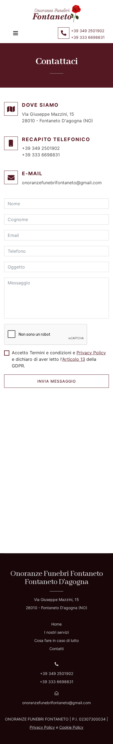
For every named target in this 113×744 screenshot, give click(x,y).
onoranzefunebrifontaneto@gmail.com (62, 182)
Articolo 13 (73, 359)
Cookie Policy (71, 727)
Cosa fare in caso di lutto (56, 640)
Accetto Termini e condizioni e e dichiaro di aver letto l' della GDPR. (59, 359)
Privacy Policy (91, 352)
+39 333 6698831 (88, 37)
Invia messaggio (56, 381)
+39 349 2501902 (87, 30)
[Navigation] (15, 35)
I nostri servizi (56, 632)
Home (56, 624)
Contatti (56, 648)
